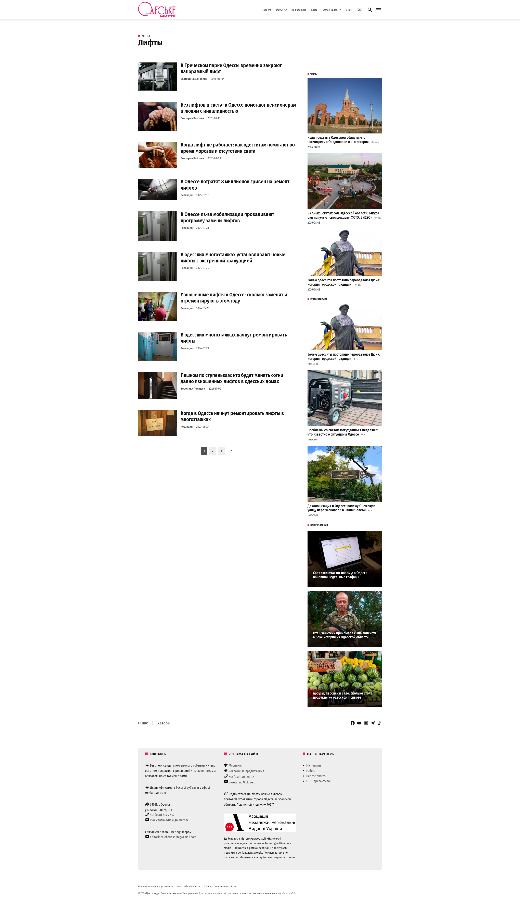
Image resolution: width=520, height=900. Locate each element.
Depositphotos (316, 776)
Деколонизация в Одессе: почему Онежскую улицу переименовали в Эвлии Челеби (341, 508)
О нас (348, 9)
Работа (310, 771)
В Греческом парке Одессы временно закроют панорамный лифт (231, 68)
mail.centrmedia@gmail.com (169, 820)
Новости (266, 9)
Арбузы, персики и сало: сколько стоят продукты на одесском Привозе (342, 695)
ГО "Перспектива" (318, 781)
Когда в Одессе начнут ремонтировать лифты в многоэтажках (232, 416)
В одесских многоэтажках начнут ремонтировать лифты (234, 338)
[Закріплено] (378, 10)
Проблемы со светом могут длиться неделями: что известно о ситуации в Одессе (343, 432)
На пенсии (313, 765)
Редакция (187, 195)
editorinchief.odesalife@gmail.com (173, 837)
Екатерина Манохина (194, 79)
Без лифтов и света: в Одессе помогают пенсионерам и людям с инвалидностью (238, 108)
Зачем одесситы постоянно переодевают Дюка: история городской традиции (344, 282)
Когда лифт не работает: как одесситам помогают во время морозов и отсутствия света (238, 148)
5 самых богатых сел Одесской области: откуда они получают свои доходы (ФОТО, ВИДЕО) (343, 215)
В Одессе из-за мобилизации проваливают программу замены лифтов (227, 217)
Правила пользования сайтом (220, 886)
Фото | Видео (330, 9)
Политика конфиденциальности (155, 886)
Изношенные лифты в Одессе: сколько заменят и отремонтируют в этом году (234, 298)
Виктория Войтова (192, 118)
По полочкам (298, 9)
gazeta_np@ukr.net (242, 782)
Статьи (279, 9)
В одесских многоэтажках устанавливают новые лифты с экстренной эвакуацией (233, 257)
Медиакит (236, 765)
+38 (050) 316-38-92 (241, 777)
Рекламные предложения (246, 771)
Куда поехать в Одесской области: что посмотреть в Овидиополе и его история (338, 139)
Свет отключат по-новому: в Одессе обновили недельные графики (340, 575)
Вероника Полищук (193, 388)
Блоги (314, 9)
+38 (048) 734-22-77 (162, 815)
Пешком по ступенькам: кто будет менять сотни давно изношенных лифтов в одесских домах (232, 378)
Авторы (163, 723)
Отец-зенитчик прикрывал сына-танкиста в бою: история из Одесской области (344, 635)
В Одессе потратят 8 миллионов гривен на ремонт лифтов (235, 184)
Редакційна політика (188, 886)
